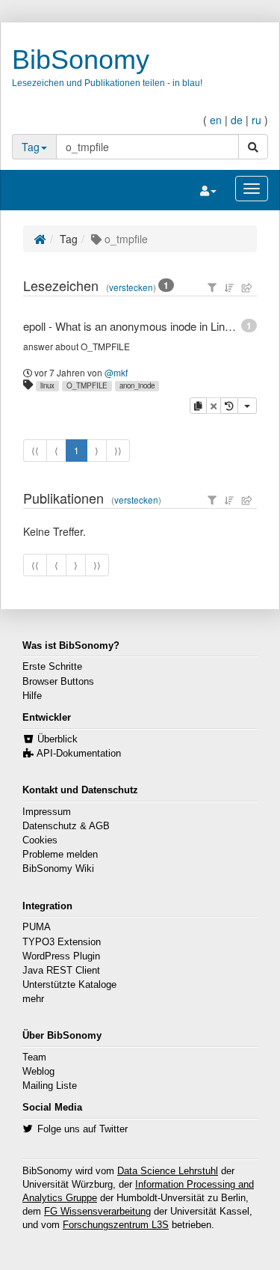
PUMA (36, 927)
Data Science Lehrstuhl (167, 1171)
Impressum (46, 812)
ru (256, 119)
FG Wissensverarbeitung (97, 1211)
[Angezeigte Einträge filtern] (212, 287)
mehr (33, 999)
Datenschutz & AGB (66, 826)
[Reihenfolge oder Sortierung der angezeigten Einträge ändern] (229, 287)
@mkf (116, 372)
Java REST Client (61, 970)
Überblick (57, 739)
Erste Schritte (52, 667)
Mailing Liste (49, 1086)
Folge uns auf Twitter (82, 1129)
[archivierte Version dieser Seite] (229, 405)
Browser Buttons (58, 682)
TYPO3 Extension (61, 942)
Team (34, 1057)
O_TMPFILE (87, 385)
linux (47, 385)
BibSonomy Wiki (58, 869)
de (237, 119)
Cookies (39, 840)
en (216, 119)
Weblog (38, 1071)
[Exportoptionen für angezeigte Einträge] (247, 287)
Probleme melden (60, 854)
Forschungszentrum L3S (116, 1225)
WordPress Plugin (61, 956)
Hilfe (32, 696)
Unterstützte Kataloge (69, 985)
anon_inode (137, 385)
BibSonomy (80, 59)
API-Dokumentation (79, 753)
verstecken (131, 287)
